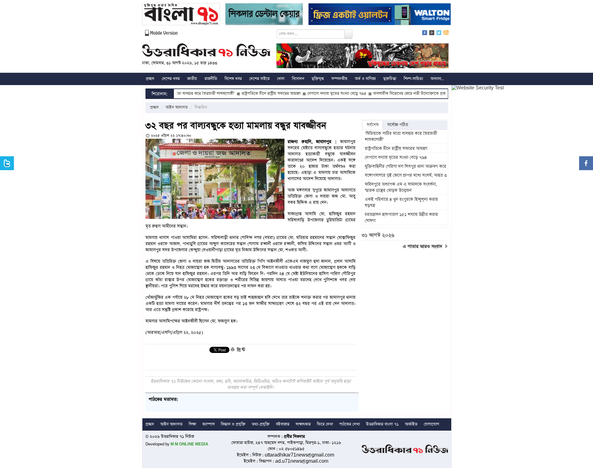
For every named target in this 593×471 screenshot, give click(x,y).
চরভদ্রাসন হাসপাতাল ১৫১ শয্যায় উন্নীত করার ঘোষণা (401, 217)
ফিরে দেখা (325, 424)
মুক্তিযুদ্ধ (318, 79)
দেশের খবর (171, 79)
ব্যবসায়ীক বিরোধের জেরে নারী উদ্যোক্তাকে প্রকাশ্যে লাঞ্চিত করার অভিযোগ (413, 93)
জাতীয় (192, 79)
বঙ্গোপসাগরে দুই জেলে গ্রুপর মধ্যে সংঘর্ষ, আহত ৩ (406, 175)
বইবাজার (282, 424)
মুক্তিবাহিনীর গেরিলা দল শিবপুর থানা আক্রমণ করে (405, 166)
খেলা (280, 79)
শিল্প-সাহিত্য (413, 79)
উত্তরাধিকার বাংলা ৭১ (382, 424)
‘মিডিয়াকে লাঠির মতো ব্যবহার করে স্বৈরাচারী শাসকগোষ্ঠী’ (401, 136)
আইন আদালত (177, 107)
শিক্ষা (192, 424)
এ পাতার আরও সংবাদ (423, 247)
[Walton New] (380, 15)
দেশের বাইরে (259, 79)
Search (348, 34)
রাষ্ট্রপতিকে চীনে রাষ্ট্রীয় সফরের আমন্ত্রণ (253, 93)
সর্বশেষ (373, 125)
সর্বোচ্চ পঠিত (397, 125)
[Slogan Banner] (362, 56)
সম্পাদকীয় (339, 79)
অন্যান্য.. (437, 79)
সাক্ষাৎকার (303, 424)
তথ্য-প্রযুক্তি (261, 424)
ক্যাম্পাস (208, 424)
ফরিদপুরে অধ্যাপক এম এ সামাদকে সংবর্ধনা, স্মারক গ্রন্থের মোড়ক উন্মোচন (401, 187)
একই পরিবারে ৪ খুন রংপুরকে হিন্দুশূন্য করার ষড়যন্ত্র (401, 202)
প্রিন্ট (240, 350)
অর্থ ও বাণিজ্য (365, 79)
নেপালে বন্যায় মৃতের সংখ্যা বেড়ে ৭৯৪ (319, 93)
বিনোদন (298, 79)
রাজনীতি (210, 79)
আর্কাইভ (411, 424)
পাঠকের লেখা (349, 424)
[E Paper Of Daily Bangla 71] (181, 15)
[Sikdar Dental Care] (264, 15)
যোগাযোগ (431, 424)
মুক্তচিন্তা (389, 79)
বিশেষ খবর (233, 79)
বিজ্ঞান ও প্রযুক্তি (233, 424)
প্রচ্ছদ (150, 79)
